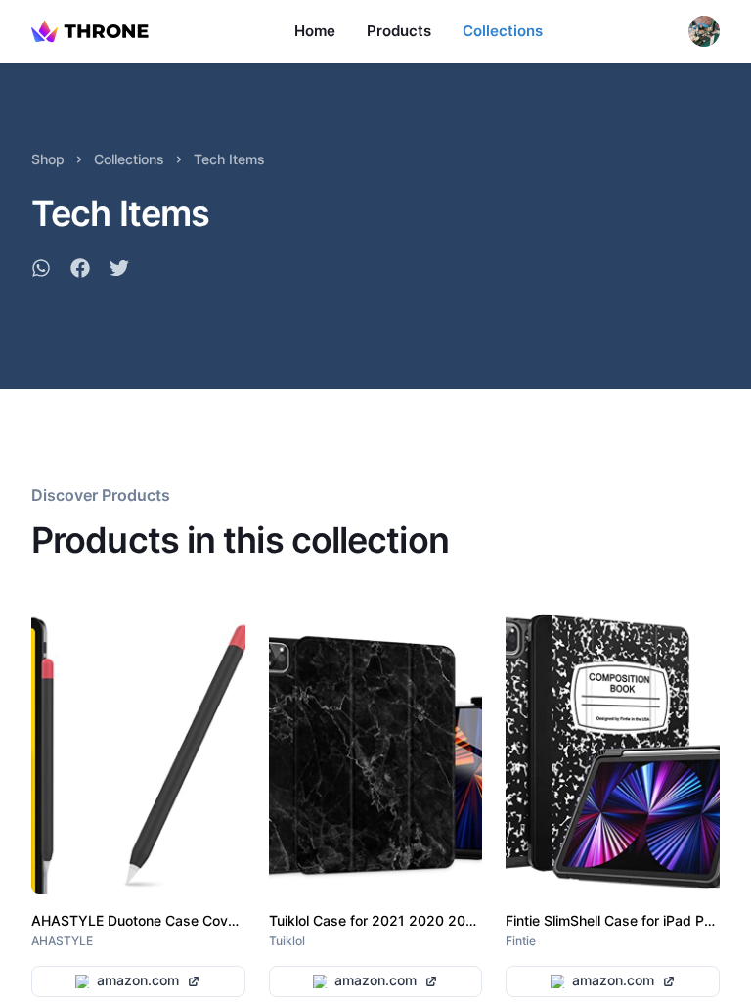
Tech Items (229, 159)
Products (399, 31)
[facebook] (80, 271)
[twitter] (119, 271)
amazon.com (138, 980)
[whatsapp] (41, 271)
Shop (48, 159)
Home (314, 31)
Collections (503, 31)
